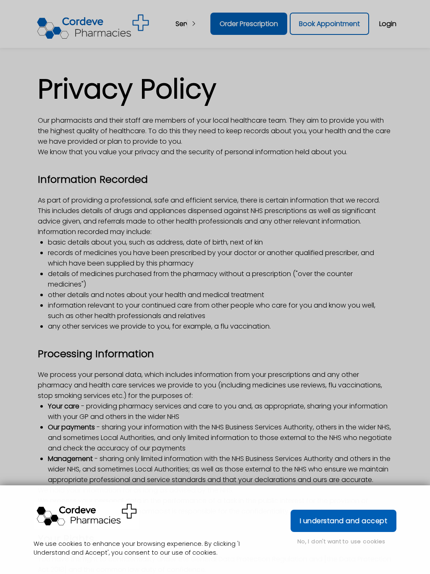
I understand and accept (343, 521)
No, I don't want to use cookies (341, 541)
